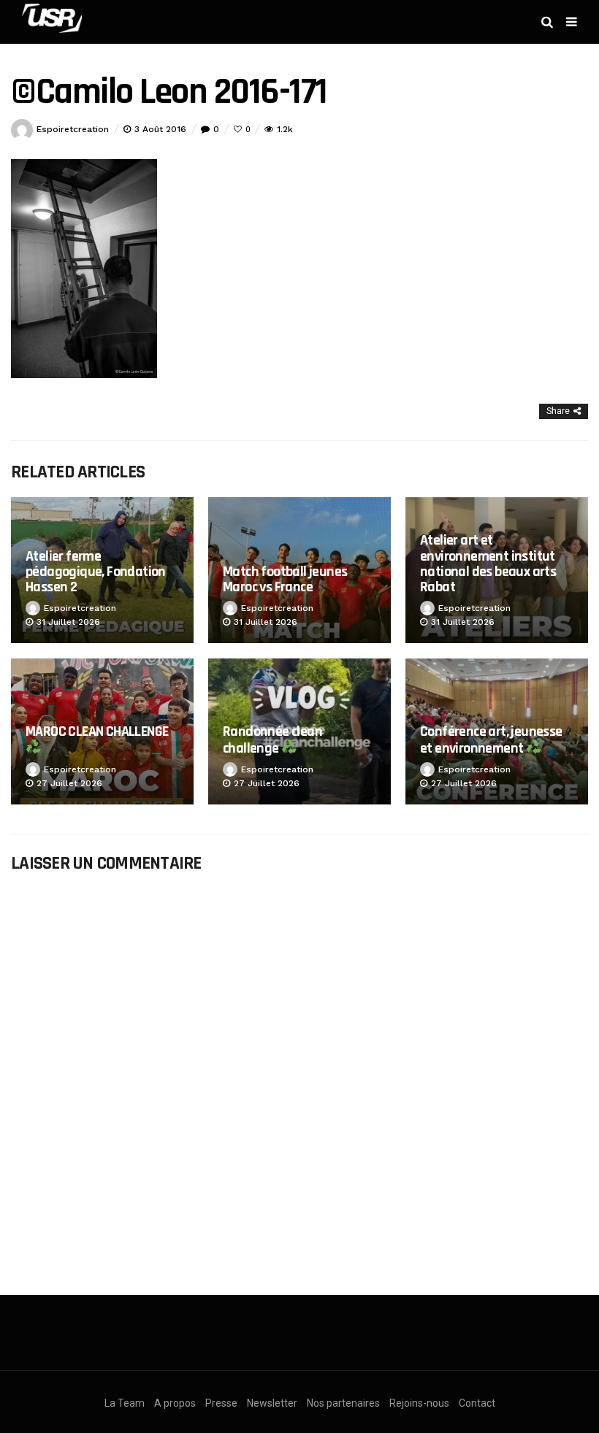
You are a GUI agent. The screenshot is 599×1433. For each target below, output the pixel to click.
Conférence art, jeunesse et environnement (491, 740)
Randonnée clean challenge (272, 740)
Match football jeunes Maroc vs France (285, 579)
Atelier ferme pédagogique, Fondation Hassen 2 (96, 572)
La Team (124, 1403)
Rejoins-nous (419, 1403)
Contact (477, 1403)
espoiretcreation (73, 129)
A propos (175, 1403)
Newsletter (272, 1403)
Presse (221, 1403)
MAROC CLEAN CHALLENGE (97, 731)
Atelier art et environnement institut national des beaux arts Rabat (488, 563)
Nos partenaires (343, 1403)
